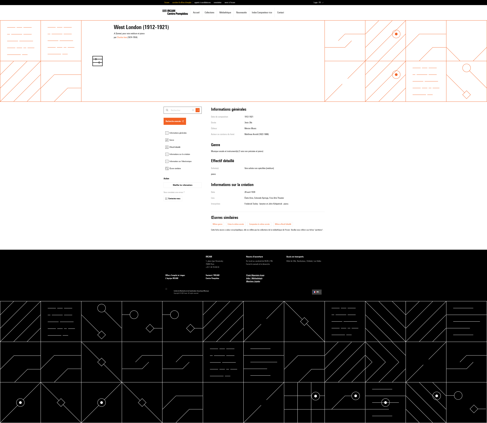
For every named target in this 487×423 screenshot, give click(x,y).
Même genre (217, 224)
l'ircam (166, 2)
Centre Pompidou (212, 278)
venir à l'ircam (230, 2)
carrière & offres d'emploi (181, 2)
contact (280, 12)
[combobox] (183, 110)
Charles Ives (122, 37)
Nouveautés (241, 12)
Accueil (196, 12)
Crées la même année (236, 224)
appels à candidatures (202, 2)
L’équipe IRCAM (171, 278)
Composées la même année (259, 224)
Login (316, 2)
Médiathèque (225, 12)
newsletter (218, 2)
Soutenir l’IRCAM (212, 275)
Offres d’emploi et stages (175, 275)
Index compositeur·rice (262, 12)
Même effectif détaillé (283, 224)
